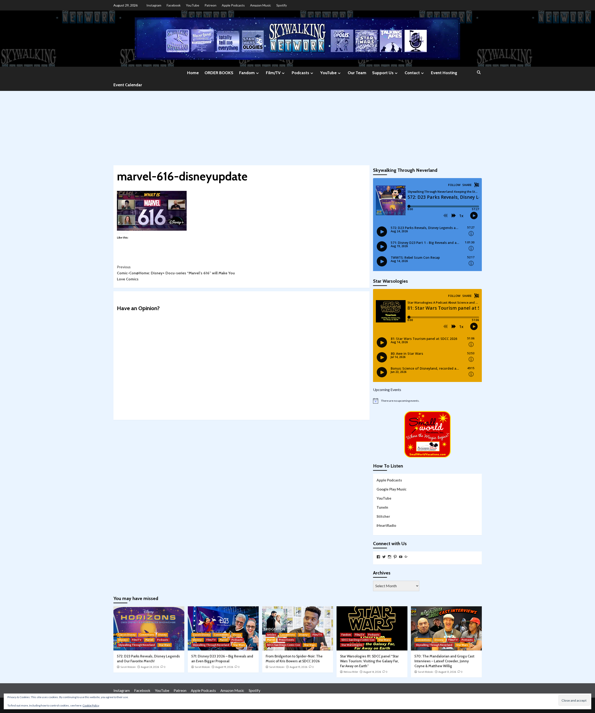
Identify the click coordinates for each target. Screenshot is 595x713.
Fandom (247, 72)
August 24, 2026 (150, 667)
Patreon (210, 5)
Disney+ (123, 639)
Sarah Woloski (128, 667)
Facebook (174, 5)
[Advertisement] (297, 125)
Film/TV (273, 72)
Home (193, 72)
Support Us (382, 72)
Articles (271, 634)
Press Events (286, 639)
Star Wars (164, 645)
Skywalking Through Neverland (136, 645)
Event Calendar (127, 84)
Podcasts (300, 72)
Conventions (146, 634)
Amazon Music (260, 5)
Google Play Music (392, 489)
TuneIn (382, 507)
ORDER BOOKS (219, 72)
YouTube (192, 5)
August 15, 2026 (298, 667)
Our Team (357, 72)
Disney (162, 634)
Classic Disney (127, 634)
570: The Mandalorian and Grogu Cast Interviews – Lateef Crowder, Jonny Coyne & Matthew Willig (444, 661)
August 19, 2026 (224, 667)
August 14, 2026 (372, 671)
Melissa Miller (351, 671)
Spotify (281, 5)
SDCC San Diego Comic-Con (283, 645)
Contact (412, 72)
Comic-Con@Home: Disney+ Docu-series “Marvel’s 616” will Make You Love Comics (176, 273)
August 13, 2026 (447, 671)
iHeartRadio (386, 525)
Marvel (149, 639)
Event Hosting (444, 72)
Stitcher (383, 516)
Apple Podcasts (233, 5)
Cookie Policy (91, 705)
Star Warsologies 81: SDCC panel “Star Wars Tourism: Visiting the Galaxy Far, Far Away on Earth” (369, 661)
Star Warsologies (351, 645)
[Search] (479, 73)
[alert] (427, 401)
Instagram (153, 5)
